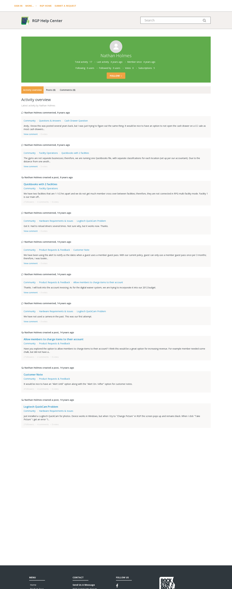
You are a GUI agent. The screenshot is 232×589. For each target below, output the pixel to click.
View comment (31, 134)
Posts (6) (50, 89)
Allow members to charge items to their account (98, 282)
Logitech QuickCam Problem (91, 220)
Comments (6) (67, 89)
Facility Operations (48, 152)
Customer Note (81, 249)
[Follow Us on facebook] (117, 586)
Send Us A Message (84, 584)
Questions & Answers (50, 120)
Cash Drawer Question (76, 120)
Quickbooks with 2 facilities (75, 152)
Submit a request (65, 5)
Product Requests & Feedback (54, 249)
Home (33, 584)
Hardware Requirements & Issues (56, 220)
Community (30, 120)
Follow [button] (115, 75)
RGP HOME (46, 5)
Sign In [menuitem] (18, 5)
